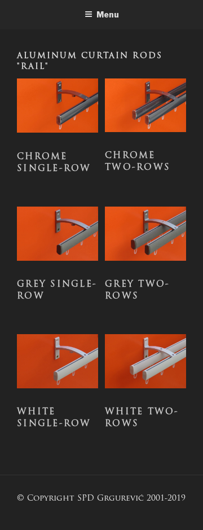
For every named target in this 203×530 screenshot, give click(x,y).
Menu (107, 14)
